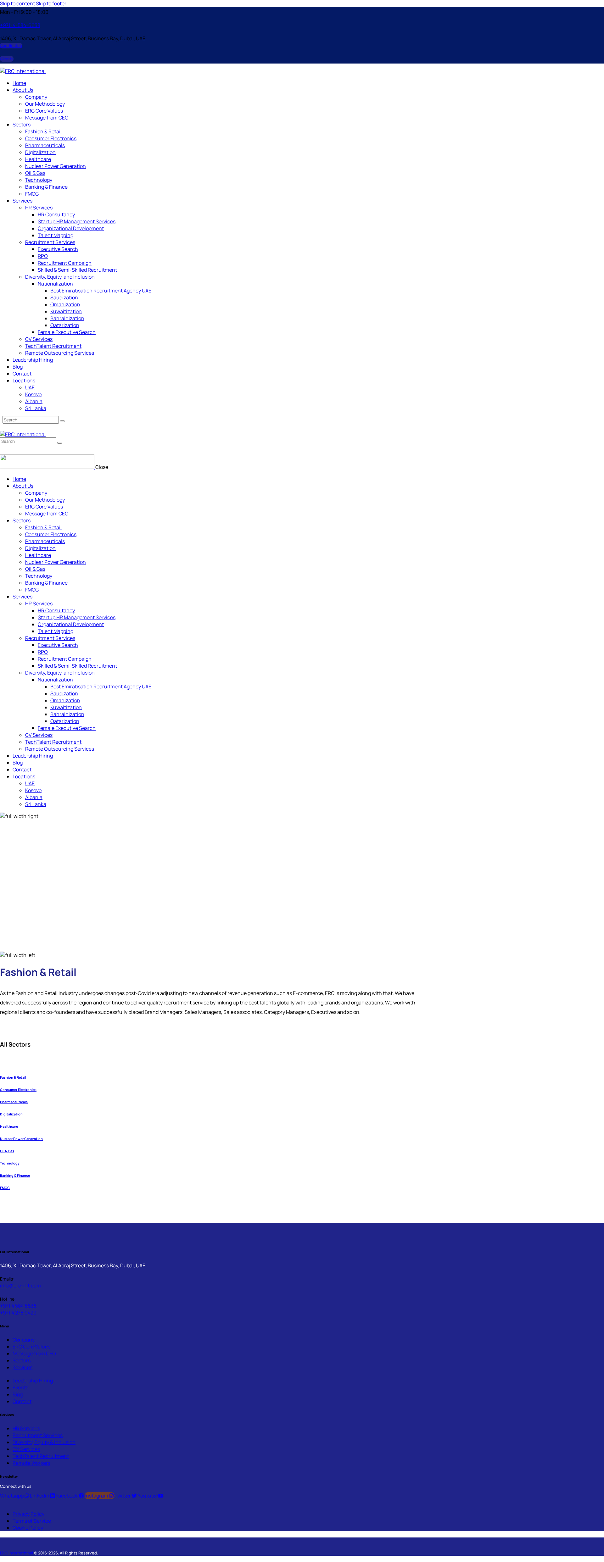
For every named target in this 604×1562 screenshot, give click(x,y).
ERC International (16, 1553)
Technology (10, 1163)
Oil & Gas (7, 1151)
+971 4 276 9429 (18, 1312)
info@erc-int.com (20, 1285)
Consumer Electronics (18, 1089)
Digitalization (11, 1114)
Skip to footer (51, 3)
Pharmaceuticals (14, 1102)
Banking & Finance (15, 1175)
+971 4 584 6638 (18, 1305)
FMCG (5, 1188)
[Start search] (62, 421)
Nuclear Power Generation (21, 1139)
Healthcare (9, 1126)
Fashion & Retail (13, 1077)
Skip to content (17, 3)
